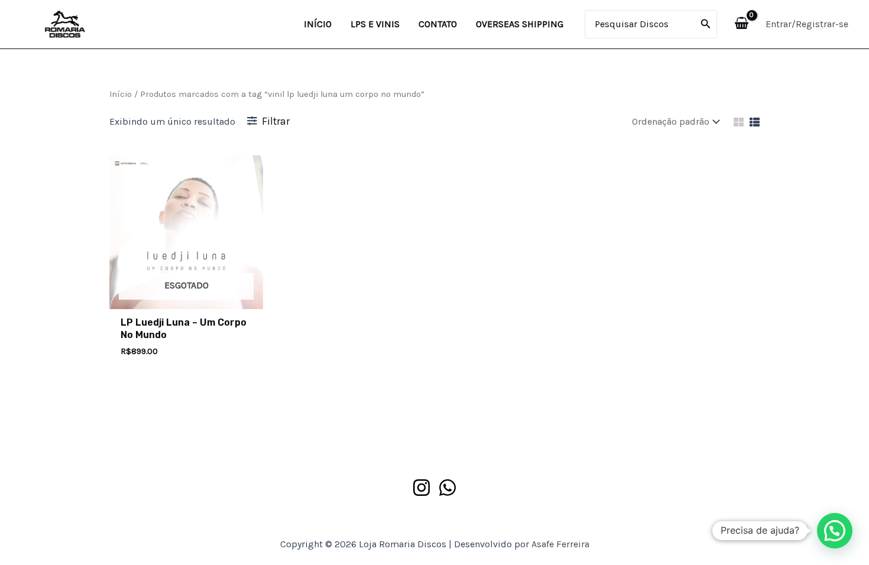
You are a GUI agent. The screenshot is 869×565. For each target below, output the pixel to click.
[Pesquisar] (706, 24)
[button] (834, 530)
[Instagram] (421, 487)
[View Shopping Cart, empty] (741, 24)
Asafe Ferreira (560, 544)
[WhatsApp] (447, 487)
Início (120, 94)
